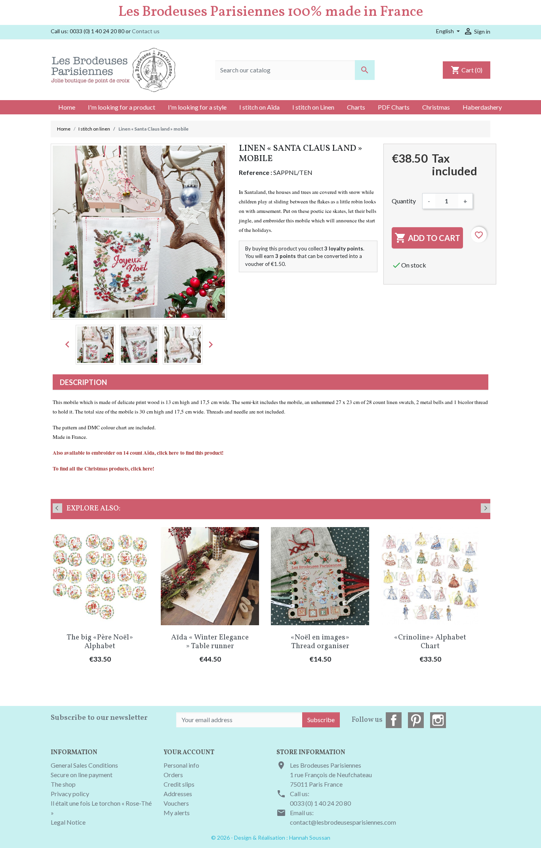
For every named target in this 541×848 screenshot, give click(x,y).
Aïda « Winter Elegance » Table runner (210, 642)
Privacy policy (70, 793)
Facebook (394, 720)
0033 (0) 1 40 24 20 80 (320, 803)
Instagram (438, 720)
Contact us (146, 31)
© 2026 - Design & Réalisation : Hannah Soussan (270, 837)
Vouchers (176, 803)
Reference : (255, 172)
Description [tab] (83, 382)
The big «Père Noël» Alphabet (100, 642)
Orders (173, 774)
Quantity (404, 201)
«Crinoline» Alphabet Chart (430, 642)
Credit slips (179, 784)
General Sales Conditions (84, 765)
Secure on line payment (81, 774)
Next (485, 508)
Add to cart (427, 238)
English (445, 31)
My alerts (177, 812)
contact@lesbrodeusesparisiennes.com (343, 822)
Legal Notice (68, 822)
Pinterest (416, 720)
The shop (63, 784)
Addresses (178, 793)
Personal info (181, 765)
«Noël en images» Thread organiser (320, 642)
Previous (57, 508)
